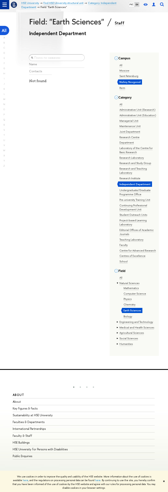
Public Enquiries (22, 456)
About (18, 395)
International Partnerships (29, 429)
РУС (131, 4)
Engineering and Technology (136, 322)
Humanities (126, 344)
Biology (128, 316)
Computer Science (135, 293)
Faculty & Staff (22, 436)
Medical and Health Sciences (136, 327)
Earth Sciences (132, 310)
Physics (128, 299)
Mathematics (131, 288)
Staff (119, 23)
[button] (73, 387)
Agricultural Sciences (131, 333)
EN (137, 4)
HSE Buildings (21, 442)
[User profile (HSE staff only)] (154, 4)
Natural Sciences (129, 283)
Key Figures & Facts (25, 408)
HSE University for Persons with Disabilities (40, 449)
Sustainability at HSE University (33, 415)
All (4, 30)
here (25, 480)
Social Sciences (128, 338)
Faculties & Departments (28, 422)
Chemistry (129, 304)
